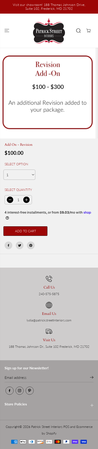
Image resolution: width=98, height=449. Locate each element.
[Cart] (88, 31)
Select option (16, 164)
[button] (7, 31)
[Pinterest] (31, 245)
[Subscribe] (91, 378)
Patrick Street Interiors (46, 427)
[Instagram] (20, 391)
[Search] (78, 31)
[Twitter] (19, 245)
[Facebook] (8, 245)
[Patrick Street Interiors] (49, 31)
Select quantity (18, 190)
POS (66, 427)
